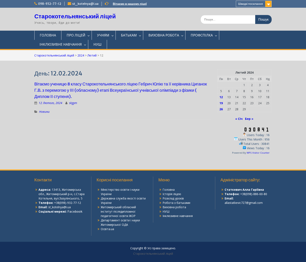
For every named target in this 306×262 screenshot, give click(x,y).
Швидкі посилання (250, 4)
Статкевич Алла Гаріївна (244, 190)
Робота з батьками (176, 203)
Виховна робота (174, 207)
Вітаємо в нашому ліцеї (130, 4)
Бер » (249, 119)
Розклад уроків (173, 198)
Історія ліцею (172, 194)
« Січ (239, 119)
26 (221, 109)
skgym (73, 103)
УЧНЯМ (103, 35)
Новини (44, 112)
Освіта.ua (107, 229)
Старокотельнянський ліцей (75, 16)
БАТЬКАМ (129, 35)
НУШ (97, 44)
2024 (80, 55)
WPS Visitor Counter (258, 152)
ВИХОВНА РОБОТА (163, 35)
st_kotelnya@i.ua (85, 4)
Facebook (74, 211)
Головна (169, 190)
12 (221, 97)
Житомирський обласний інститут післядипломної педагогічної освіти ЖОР (118, 211)
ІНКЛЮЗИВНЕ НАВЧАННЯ (61, 44)
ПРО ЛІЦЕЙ (76, 35)
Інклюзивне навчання (178, 216)
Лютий (92, 55)
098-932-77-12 (49, 4)
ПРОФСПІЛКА (202, 35)
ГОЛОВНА (48, 35)
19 (221, 103)
